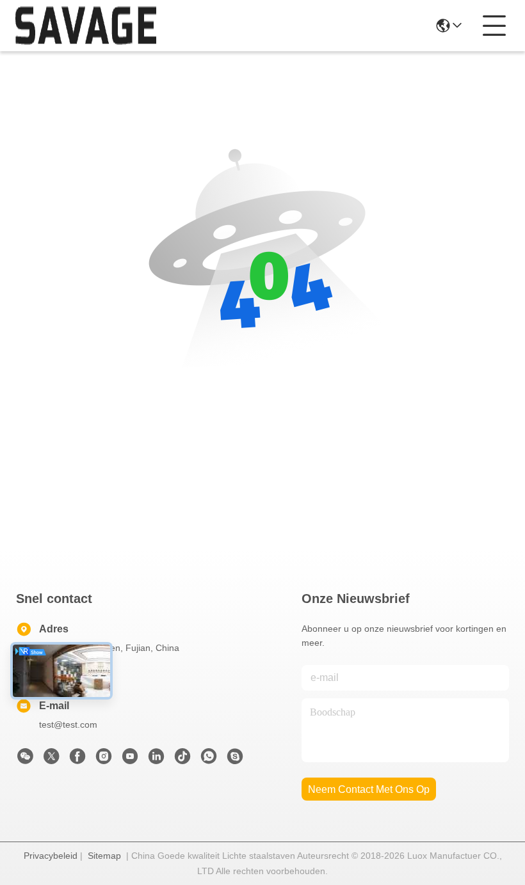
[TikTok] (182, 760)
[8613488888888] (209, 760)
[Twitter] (51, 760)
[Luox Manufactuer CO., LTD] (85, 25)
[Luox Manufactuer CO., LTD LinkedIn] (156, 760)
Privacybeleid (50, 855)
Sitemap (104, 855)
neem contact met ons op (369, 789)
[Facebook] (77, 760)
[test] (235, 760)
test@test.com (68, 724)
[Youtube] (130, 760)
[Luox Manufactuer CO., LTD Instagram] (104, 760)
